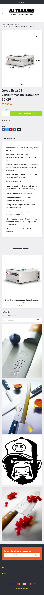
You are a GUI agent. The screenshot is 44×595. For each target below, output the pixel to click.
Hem (3, 24)
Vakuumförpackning (13, 24)
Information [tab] (9, 138)
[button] (21, 84)
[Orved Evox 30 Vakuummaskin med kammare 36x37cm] (22, 276)
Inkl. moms (21, 2)
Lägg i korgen (28, 113)
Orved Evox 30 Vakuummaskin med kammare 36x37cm (22, 301)
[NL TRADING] (21, 13)
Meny (4, 574)
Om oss (4, 568)
